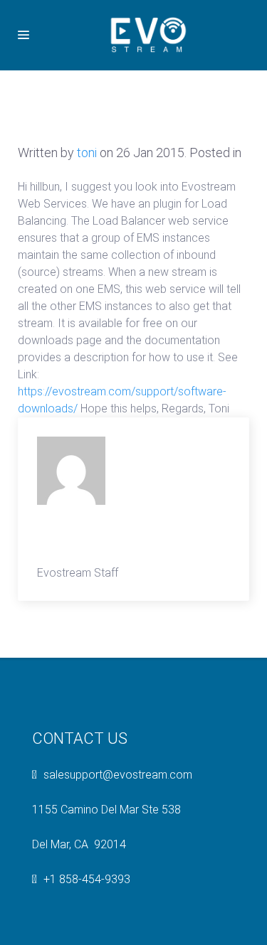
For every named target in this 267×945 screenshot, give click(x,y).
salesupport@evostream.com (117, 774)
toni (87, 152)
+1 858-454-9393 (86, 879)
